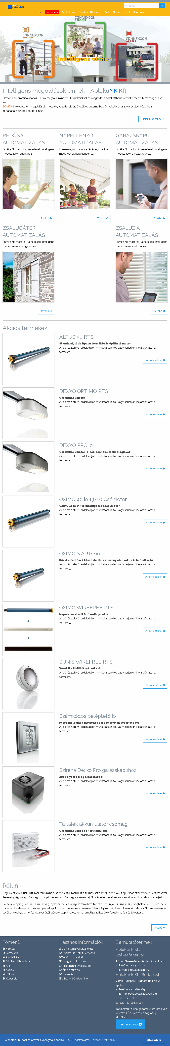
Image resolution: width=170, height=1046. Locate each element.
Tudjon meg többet (152, 118)
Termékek (11, 953)
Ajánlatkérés (69, 12)
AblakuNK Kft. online (75, 978)
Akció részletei (154, 360)
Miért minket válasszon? (77, 965)
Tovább (45, 218)
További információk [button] (103, 1040)
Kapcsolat (139, 12)
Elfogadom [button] (153, 1040)
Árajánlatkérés (71, 970)
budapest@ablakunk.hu (142, 993)
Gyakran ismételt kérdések (78, 953)
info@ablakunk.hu (139, 969)
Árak (107, 12)
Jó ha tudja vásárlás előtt (77, 948)
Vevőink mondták (73, 957)
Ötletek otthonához (90, 12)
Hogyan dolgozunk (74, 961)
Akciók (116, 12)
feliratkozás (129, 1024)
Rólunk (127, 12)
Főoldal (38, 12)
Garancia (67, 974)
